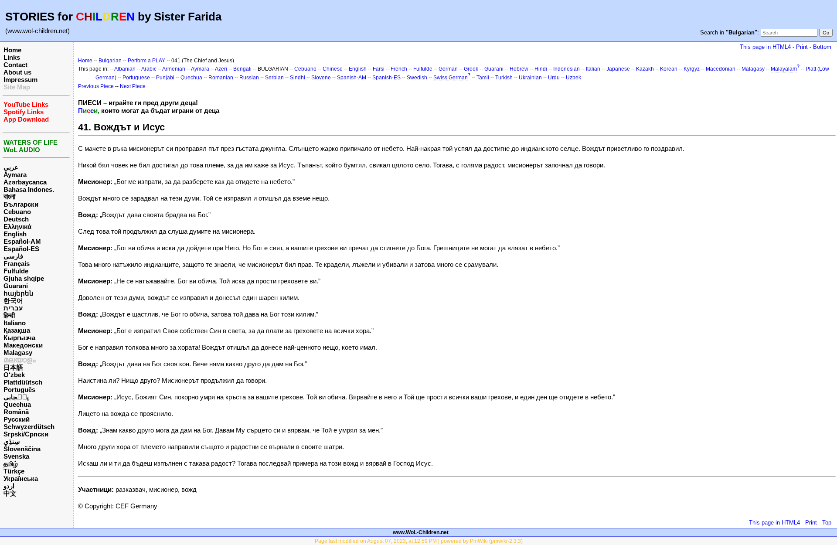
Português (19, 389)
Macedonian (720, 69)
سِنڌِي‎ (11, 441)
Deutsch (16, 219)
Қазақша (16, 330)
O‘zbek (14, 374)
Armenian (173, 69)
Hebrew (519, 69)
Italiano (14, 323)
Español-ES (21, 248)
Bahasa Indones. (28, 189)
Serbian (274, 78)
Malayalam (784, 69)
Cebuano (17, 211)
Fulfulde (15, 271)
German (448, 69)
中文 (10, 493)
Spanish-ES (386, 78)
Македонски (23, 345)
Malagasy (17, 352)
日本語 (13, 367)
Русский (16, 419)
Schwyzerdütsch (28, 426)
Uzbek (573, 78)
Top (826, 522)
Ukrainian (530, 78)
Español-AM (22, 241)
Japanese (618, 69)
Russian (249, 78)
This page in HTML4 (765, 47)
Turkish (504, 78)
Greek (471, 69)
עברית (13, 308)
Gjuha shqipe (23, 278)
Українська (20, 478)
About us (17, 72)
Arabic (149, 69)
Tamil (482, 78)
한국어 (13, 300)
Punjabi (165, 78)
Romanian (220, 78)
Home (12, 50)
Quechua (17, 404)
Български (20, 204)
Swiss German (450, 78)
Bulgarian (110, 61)
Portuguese (136, 78)
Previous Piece (96, 86)
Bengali (242, 69)
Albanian (125, 69)
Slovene (321, 78)
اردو (8, 486)
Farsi (378, 69)
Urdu (554, 78)
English (15, 234)
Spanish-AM (351, 78)
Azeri (221, 69)
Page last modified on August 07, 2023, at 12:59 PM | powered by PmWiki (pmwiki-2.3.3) (419, 541)
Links (11, 57)
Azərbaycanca (25, 182)
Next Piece (133, 86)
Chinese (333, 69)
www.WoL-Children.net (421, 532)
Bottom (822, 47)
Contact (15, 64)
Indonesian (566, 69)
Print (802, 47)
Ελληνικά (17, 226)
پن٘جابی (16, 397)
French (399, 69)
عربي (10, 167)
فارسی (13, 256)
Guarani (15, 286)
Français (16, 263)
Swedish (417, 78)
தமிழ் (10, 463)
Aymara (15, 174)
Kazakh (645, 69)
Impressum (20, 79)
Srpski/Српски (25, 434)
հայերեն (18, 293)
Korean (668, 69)
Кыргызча (19, 337)
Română (16, 412)
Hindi (540, 69)
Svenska (16, 456)
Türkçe (13, 471)
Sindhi (297, 78)
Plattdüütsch (22, 382)
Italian (593, 69)
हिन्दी (9, 315)
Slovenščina (22, 449)
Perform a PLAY (146, 61)
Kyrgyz (692, 69)
